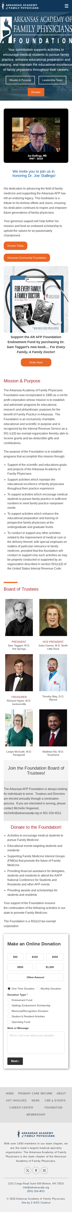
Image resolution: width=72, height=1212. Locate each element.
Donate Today (15, 245)
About (61, 1093)
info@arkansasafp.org (36, 1187)
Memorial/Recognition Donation (30, 1011)
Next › (15, 1061)
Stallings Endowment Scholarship (31, 1005)
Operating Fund (21, 1021)
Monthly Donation (51, 988)
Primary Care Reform (35, 1093)
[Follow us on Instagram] (44, 1170)
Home (10, 1093)
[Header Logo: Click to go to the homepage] (20, 5)
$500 (20, 967)
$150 (35, 956)
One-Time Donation (23, 988)
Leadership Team (52, 80)
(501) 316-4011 (36, 1191)
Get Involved (16, 1100)
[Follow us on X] (27, 1170)
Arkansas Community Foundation (26, 257)
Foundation (54, 1107)
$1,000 (50, 967)
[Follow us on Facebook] (36, 1170)
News (36, 1100)
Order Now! (36, 362)
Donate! (36, 92)
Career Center (21, 1107)
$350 (55, 956)
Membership (36, 1114)
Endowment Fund (22, 1000)
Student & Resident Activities (28, 1016)
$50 (15, 956)
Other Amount (35, 977)
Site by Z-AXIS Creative (36, 1202)
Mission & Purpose (20, 80)
